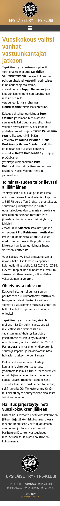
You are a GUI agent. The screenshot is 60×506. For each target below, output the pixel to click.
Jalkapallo (16, 487)
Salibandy (33, 487)
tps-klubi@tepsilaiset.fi (30, 496)
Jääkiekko (46, 484)
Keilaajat (50, 487)
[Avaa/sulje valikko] (30, 28)
